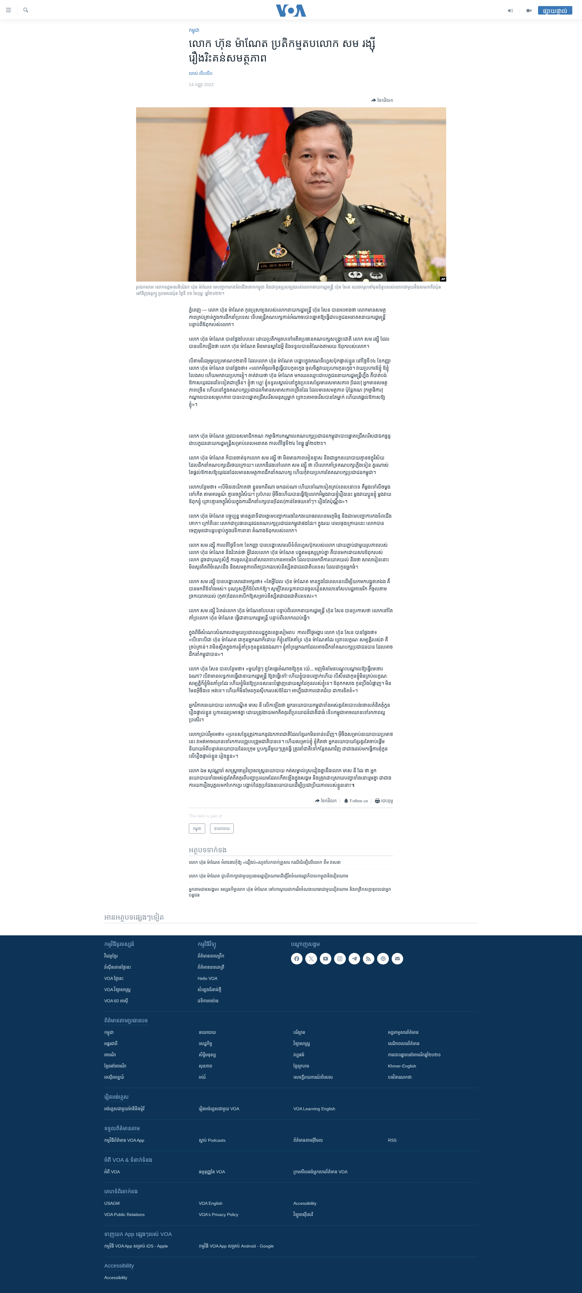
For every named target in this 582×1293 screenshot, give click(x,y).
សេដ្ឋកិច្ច (205, 1043)
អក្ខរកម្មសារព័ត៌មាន (403, 1032)
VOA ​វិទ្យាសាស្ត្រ (117, 989)
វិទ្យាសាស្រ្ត (301, 1043)
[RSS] (368, 958)
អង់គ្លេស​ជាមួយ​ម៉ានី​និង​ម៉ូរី (124, 1108)
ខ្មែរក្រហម (301, 1066)
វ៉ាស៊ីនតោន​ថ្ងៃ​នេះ (117, 967)
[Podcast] (383, 958)
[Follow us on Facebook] (297, 958)
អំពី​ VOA (112, 1171)
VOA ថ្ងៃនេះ (113, 978)
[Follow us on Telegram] (354, 958)
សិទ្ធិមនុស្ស (207, 1054)
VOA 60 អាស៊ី (116, 1000)
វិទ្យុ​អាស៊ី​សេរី (303, 1214)
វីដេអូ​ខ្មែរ (111, 956)
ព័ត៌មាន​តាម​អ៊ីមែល (308, 1140)
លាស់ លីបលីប (200, 73)
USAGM (112, 1203)
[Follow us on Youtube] (325, 958)
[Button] (382, 100)
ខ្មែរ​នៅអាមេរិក (115, 1066)
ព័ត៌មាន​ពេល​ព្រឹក (211, 956)
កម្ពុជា (194, 30)
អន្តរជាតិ (111, 1043)
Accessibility (304, 1203)
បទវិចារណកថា (400, 1077)
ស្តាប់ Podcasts (212, 1140)
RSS (392, 1140)
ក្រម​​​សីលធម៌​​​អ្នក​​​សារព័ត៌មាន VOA (320, 1171)
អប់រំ (202, 1077)
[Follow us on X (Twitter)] (311, 958)
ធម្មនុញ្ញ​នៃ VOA (212, 1171)
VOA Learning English (314, 1108)
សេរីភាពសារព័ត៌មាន (404, 1043)
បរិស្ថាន (299, 1032)
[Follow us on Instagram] (340, 958)
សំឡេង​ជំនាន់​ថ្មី (209, 989)
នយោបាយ (207, 1032)
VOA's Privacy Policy (218, 1214)
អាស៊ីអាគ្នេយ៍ (114, 1077)
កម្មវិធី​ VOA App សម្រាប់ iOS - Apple (136, 1246)
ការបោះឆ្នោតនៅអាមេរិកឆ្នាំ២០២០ (414, 1054)
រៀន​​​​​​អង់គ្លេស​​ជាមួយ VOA (219, 1108)
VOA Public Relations (124, 1214)
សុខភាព (205, 1066)
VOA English (210, 1203)
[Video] (529, 10)
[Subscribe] (397, 958)
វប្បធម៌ (298, 1054)
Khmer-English (402, 1066)
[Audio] (510, 10)
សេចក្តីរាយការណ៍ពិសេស (313, 1077)
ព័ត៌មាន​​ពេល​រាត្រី (211, 967)
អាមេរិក (110, 1054)
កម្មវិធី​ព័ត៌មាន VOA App (124, 1140)
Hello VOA (207, 978)
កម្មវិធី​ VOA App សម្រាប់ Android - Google (236, 1246)
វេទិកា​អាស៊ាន (208, 1000)
